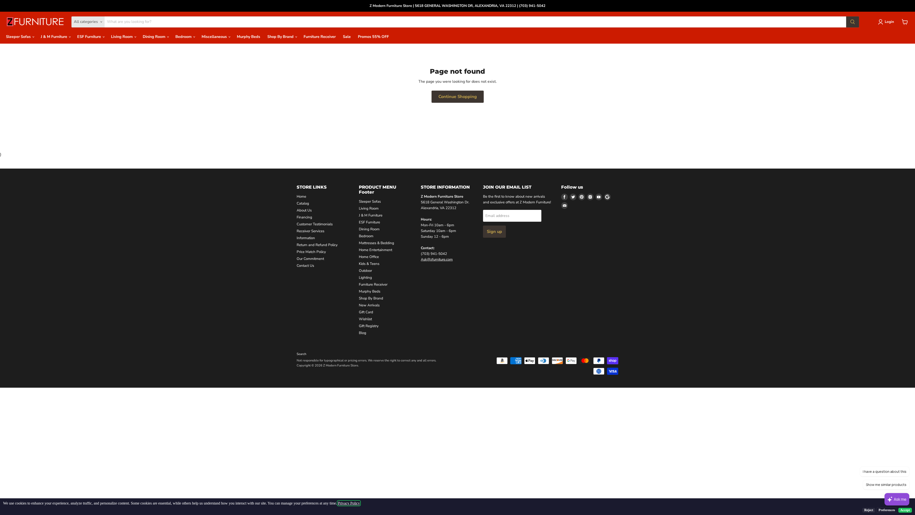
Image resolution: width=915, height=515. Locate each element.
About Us (304, 210)
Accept (905, 510)
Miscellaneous (215, 36)
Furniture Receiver (320, 36)
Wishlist (365, 319)
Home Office (369, 256)
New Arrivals (369, 305)
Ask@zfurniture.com (437, 259)
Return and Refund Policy (317, 244)
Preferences (887, 510)
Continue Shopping (457, 96)
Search (301, 354)
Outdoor (365, 270)
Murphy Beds (248, 36)
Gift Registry (369, 326)
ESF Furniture (89, 36)
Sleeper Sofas (19, 36)
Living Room (122, 36)
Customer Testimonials (315, 224)
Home (301, 196)
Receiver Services (310, 231)
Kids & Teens (369, 263)
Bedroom (184, 36)
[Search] (852, 21)
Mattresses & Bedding (376, 243)
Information (306, 238)
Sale (347, 36)
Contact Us (305, 265)
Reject (868, 510)
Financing (304, 217)
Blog (362, 332)
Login (889, 21)
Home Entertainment (375, 249)
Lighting (365, 277)
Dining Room (154, 36)
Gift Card (366, 312)
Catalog (303, 203)
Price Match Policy (311, 251)
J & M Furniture (54, 36)
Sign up (494, 231)
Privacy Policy (349, 503)
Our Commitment (310, 258)
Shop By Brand (281, 36)
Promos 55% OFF (373, 36)
